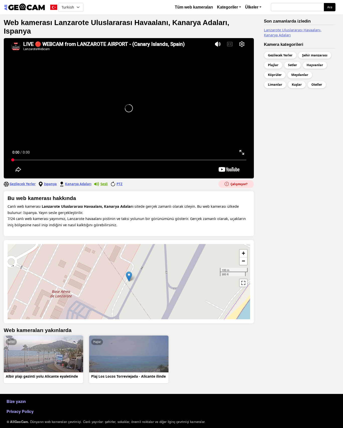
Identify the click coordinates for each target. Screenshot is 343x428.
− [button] (243, 261)
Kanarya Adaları (78, 184)
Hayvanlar (315, 65)
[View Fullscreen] (243, 283)
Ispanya (50, 184)
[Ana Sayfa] (24, 7)
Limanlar (275, 84)
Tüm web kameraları (194, 7)
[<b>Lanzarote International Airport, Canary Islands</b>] (129, 276)
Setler (11, 342)
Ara (329, 7)
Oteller (316, 84)
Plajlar (97, 342)
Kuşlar (297, 84)
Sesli (104, 184)
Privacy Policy (20, 411)
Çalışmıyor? (239, 184)
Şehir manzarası (314, 55)
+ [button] (243, 253)
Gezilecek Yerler (23, 184)
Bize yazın (16, 401)
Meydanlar (299, 75)
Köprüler (275, 75)
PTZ (120, 184)
